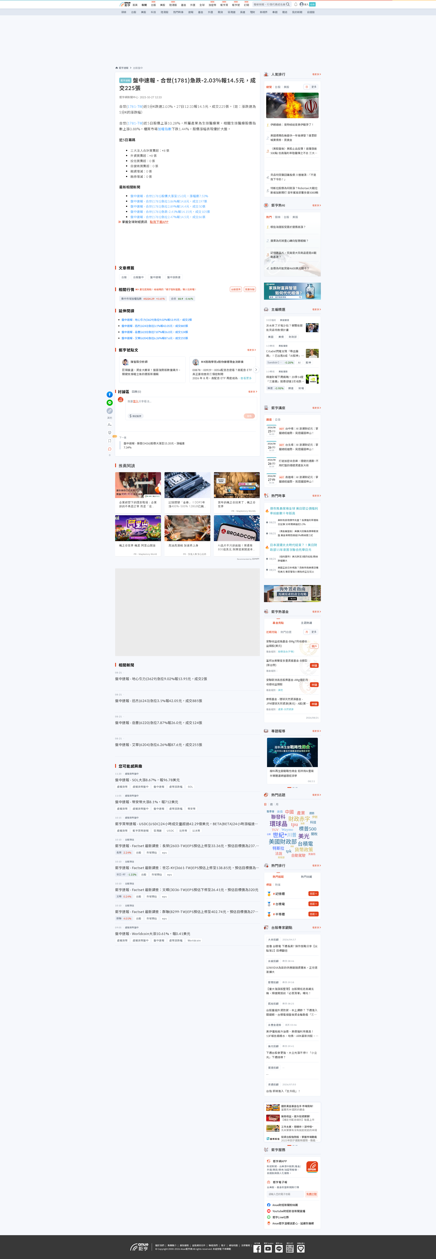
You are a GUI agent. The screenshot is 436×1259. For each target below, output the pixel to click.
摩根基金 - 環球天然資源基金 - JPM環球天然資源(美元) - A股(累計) (286, 701)
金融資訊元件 (198, 1245)
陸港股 (173, 5)
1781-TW (134, 106)
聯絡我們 (213, 1245)
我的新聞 (297, 12)
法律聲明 (245, 1245)
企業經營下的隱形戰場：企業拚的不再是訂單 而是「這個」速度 (138, 504)
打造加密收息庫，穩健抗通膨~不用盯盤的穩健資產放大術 (298, 463)
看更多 (250, 350)
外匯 (192, 5)
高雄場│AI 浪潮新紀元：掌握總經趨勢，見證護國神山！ (298, 479)
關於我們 (159, 1245)
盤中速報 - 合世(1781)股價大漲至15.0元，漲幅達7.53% (169, 196)
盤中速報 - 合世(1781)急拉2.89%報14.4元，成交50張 (167, 206)
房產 (242, 12)
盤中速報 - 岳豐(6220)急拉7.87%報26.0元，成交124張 (155, 332)
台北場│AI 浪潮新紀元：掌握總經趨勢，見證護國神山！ (298, 447)
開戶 (314, 646)
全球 (202, 5)
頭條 (123, 12)
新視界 (264, 12)
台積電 (280, 904)
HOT (281, 428)
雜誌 (284, 12)
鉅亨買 (224, 5)
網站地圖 (233, 1245)
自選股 (311, 12)
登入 (306, 4)
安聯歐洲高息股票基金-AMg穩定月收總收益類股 (287, 682)
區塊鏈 (231, 12)
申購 (314, 665)
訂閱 (246, 5)
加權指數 (165, 128)
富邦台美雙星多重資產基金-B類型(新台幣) (286, 662)
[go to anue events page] (296, 4)
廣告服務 (184, 1245)
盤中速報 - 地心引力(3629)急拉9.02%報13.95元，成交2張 (157, 320)
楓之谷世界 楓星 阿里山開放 (137, 545)
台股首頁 (236, 289)
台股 (153, 5)
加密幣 (212, 5)
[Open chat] (110, 449)
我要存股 (250, 289)
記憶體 (280, 893)
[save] (110, 441)
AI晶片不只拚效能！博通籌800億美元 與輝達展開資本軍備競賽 (235, 547)
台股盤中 (138, 67)
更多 (314, 86)
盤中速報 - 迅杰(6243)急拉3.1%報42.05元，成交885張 (155, 326)
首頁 (135, 5)
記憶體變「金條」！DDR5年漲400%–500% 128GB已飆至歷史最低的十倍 (187, 504)
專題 (274, 12)
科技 (153, 12)
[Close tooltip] (138, 449)
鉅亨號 (236, 5)
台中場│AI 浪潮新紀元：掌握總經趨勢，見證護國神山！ (298, 430)
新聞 (144, 5)
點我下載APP (159, 221)
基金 (183, 5)
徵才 (223, 1245)
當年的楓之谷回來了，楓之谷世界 (237, 504)
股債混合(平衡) (286, 651)
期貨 (220, 12)
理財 (252, 12)
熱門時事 (178, 12)
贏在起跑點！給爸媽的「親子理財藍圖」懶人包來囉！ (168, 289)
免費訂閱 (311, 1194)
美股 (162, 5)
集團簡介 (172, 1245)
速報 (190, 12)
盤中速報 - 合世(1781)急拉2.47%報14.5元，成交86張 (167, 217)
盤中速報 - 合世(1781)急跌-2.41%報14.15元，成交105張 (170, 211)
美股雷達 (284, 320)
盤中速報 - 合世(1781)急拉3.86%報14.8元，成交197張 (168, 201)
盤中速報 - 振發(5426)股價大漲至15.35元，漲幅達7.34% (154, 445)
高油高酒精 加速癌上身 (183, 545)
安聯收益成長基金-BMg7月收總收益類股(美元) (286, 643)
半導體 (280, 914)
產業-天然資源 (285, 709)
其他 (280, 690)
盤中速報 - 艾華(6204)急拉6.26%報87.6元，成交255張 (155, 338)
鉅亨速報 (123, 67)
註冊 (312, 4)
